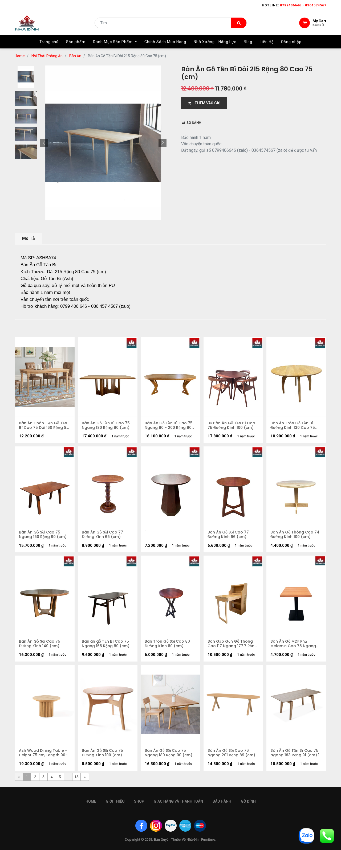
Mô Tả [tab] (28, 238)
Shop (139, 801)
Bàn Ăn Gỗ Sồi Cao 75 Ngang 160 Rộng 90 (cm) (43, 534)
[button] (44, 143)
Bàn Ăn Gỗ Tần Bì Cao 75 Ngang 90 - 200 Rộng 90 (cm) (169, 425)
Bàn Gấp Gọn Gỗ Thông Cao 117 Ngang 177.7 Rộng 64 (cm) (232, 643)
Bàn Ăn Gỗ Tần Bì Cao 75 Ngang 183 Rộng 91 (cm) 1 (294, 752)
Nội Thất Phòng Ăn (47, 56)
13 (76, 777)
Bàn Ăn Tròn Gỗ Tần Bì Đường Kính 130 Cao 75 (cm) (292, 425)
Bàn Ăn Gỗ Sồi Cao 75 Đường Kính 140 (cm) (39, 643)
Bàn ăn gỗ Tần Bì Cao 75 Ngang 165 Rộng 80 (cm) (105, 643)
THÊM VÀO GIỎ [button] (206, 103)
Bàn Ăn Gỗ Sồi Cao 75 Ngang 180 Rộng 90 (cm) (168, 752)
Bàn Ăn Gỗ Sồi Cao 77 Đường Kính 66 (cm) (102, 534)
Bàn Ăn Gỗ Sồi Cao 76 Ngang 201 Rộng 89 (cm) (231, 752)
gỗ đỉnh (248, 801)
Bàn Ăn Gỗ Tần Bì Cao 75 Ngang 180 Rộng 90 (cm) (106, 425)
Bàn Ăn (75, 56)
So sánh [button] (193, 123)
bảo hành (222, 801)
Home (20, 56)
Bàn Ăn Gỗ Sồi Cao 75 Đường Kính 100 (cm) (102, 752)
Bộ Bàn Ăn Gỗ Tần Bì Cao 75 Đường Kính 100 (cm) (231, 425)
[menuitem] (49, 41)
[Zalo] (306, 835)
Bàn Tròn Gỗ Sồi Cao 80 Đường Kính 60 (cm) (167, 643)
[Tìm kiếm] (238, 23)
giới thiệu (115, 801)
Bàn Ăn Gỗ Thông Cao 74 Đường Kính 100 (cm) (294, 534)
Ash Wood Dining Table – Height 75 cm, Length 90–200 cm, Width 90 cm (43, 752)
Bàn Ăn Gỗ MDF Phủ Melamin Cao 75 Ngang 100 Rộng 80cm (293, 643)
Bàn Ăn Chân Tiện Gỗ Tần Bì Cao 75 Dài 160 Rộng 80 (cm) (44, 425)
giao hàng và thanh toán (178, 801)
